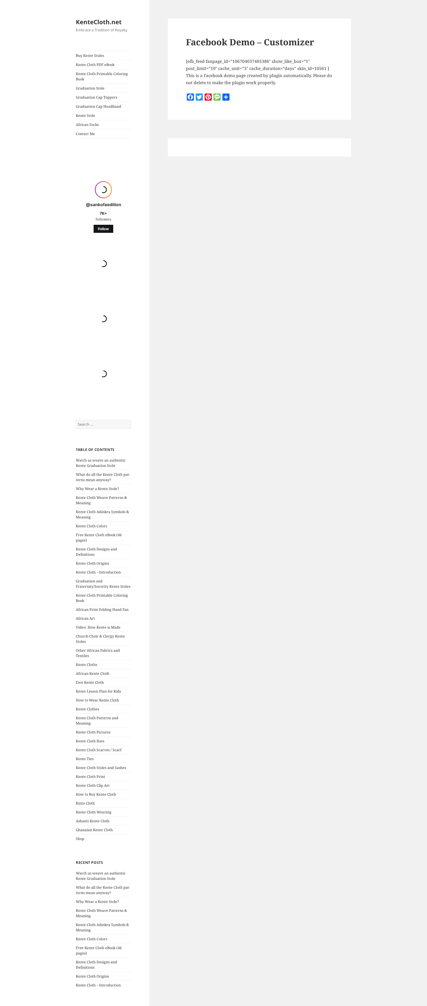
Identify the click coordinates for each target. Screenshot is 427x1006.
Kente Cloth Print (90, 776)
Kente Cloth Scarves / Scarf (98, 749)
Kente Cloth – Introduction (98, 572)
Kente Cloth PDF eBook (95, 64)
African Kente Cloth (92, 673)
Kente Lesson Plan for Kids (98, 691)
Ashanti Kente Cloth (92, 821)
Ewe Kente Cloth (90, 682)
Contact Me (85, 133)
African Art (85, 618)
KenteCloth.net (99, 22)
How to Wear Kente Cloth (97, 700)
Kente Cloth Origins (92, 563)
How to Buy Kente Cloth (96, 794)
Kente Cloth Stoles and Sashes (101, 767)
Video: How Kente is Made (98, 627)
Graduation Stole (90, 88)
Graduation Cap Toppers (96, 97)
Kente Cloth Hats (90, 741)
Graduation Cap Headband (98, 106)
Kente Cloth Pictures (93, 732)
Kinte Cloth (85, 803)
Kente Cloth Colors (91, 526)
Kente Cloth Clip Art (93, 785)
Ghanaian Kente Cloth (94, 829)
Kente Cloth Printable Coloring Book (102, 76)
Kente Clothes (87, 709)
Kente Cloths (86, 664)
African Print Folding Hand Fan (102, 609)
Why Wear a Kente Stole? (97, 488)
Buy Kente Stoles (90, 55)
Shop (80, 838)
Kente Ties (85, 758)
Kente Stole (85, 115)
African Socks (87, 124)
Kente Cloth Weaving (93, 812)
